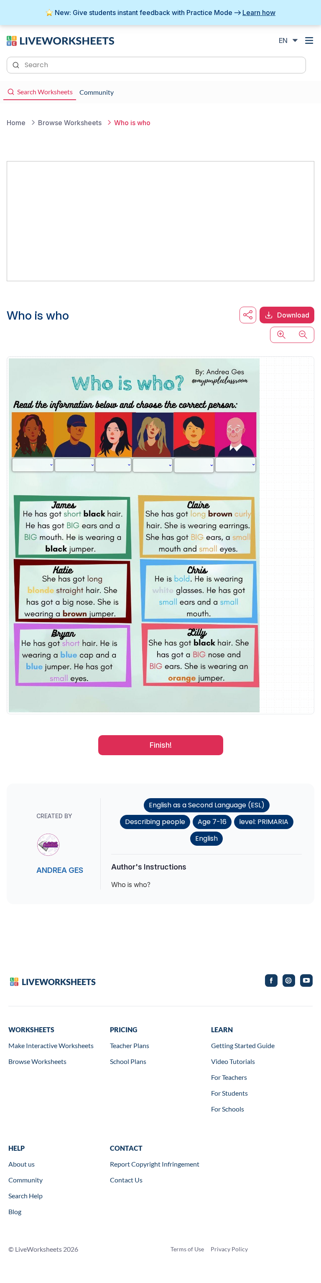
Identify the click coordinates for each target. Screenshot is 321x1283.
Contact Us (126, 1180)
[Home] (60, 40)
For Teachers (229, 1077)
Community (25, 1180)
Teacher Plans (129, 1045)
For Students (229, 1093)
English (206, 838)
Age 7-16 (212, 822)
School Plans (128, 1061)
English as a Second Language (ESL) (207, 805)
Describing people (155, 822)
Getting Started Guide (243, 1045)
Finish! (161, 745)
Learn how (258, 12)
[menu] (309, 40)
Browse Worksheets (37, 1061)
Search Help (25, 1196)
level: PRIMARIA (263, 822)
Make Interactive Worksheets (51, 1045)
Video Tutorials (233, 1061)
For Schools (227, 1109)
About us (21, 1164)
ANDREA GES (59, 870)
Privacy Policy (229, 1249)
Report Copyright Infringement (154, 1164)
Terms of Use (187, 1249)
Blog (14, 1211)
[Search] (17, 64)
